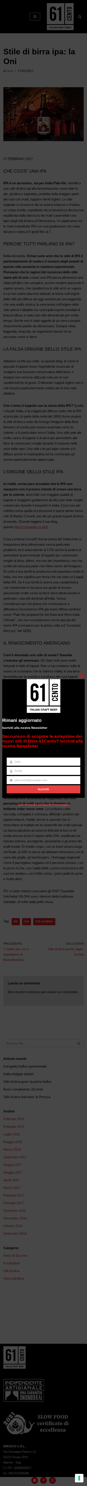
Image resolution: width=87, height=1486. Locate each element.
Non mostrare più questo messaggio (43, 804)
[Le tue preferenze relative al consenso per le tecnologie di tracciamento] (79, 1478)
